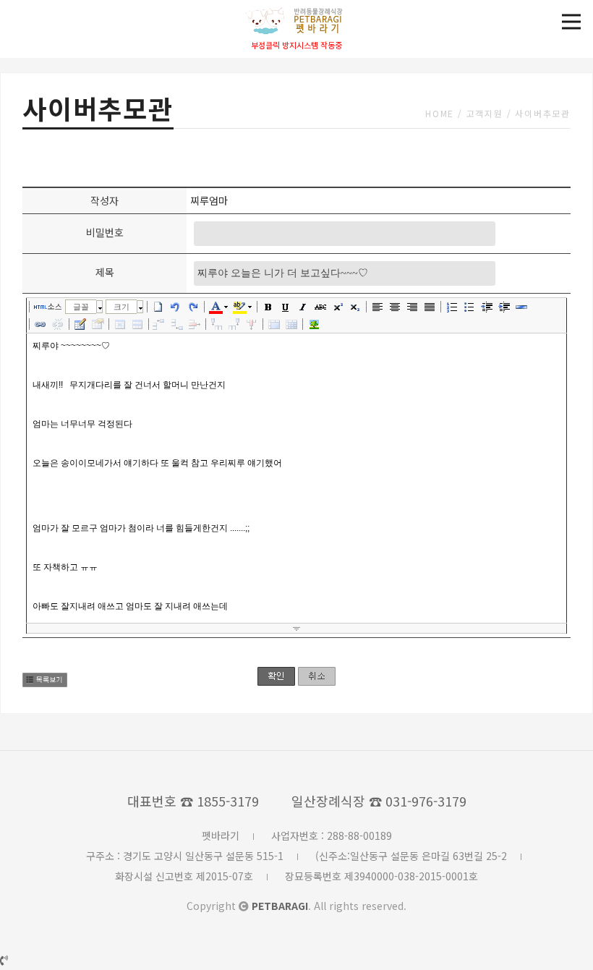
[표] (80, 324)
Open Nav (571, 21)
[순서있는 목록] (452, 306)
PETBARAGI (280, 905)
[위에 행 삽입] (160, 324)
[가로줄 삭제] (194, 324)
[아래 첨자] (355, 306)
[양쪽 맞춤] (429, 306)
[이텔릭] (303, 306)
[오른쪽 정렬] (412, 306)
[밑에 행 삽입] (177, 324)
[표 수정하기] (97, 324)
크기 (121, 306)
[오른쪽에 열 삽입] (234, 324)
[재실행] (193, 306)
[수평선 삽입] (521, 306)
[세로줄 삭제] (251, 324)
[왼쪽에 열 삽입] (217, 324)
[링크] (40, 324)
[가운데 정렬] (395, 306)
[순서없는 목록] (469, 306)
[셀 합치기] (274, 324)
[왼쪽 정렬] (377, 306)
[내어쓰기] (486, 306)
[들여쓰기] (504, 306)
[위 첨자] (337, 306)
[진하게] (268, 306)
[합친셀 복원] (291, 324)
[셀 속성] (120, 324)
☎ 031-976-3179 (417, 800)
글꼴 (81, 306)
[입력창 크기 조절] (296, 629)
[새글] (158, 306)
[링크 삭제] (58, 324)
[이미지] (314, 324)
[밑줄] (285, 306)
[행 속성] (137, 324)
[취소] (175, 306)
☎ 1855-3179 (219, 800)
